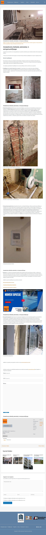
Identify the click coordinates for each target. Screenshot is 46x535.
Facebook (41, 422)
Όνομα (6, 373)
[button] (18, 2)
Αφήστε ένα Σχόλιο (6, 42)
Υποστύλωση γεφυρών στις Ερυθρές (38, 455)
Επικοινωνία (33, 2)
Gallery (27, 2)
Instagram (41, 423)
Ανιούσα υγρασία (33, 42)
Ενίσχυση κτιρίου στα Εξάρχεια (7, 455)
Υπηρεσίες (22, 2)
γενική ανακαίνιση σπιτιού (25, 362)
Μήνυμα (4, 383)
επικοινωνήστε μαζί (31, 369)
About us (37, 2)
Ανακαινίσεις (12, 42)
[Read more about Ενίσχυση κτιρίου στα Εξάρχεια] (7, 460)
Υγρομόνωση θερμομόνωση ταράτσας (9, 284)
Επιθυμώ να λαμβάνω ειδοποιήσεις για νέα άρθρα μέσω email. (14, 500)
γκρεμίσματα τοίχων (9, 43)
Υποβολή (6, 412)
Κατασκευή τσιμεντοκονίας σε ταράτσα (9, 287)
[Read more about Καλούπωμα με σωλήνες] (17, 460)
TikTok (41, 425)
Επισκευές (19, 43)
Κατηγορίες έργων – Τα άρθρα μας (12, 2)
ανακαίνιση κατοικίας (18, 42)
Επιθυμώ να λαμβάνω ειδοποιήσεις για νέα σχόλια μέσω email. (14, 498)
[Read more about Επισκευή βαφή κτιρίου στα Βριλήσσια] (28, 463)
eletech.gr (5, 435)
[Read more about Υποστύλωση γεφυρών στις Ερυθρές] (38, 460)
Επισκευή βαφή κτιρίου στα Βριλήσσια (28, 455)
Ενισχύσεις (15, 43)
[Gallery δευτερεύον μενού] (35, 424)
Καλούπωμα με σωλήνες (16, 455)
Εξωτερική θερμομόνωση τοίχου (8, 282)
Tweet (5, 439)
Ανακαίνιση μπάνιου (26, 42)
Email (6, 378)
